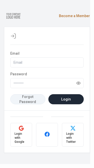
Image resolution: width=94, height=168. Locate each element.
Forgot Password (27, 99)
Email (15, 53)
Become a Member (74, 16)
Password (18, 74)
